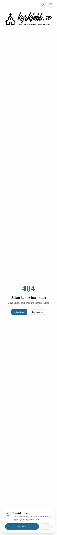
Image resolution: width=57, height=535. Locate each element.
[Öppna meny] (51, 4)
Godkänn (21, 526)
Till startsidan (18, 312)
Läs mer (31, 519)
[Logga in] (43, 4)
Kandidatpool (39, 312)
